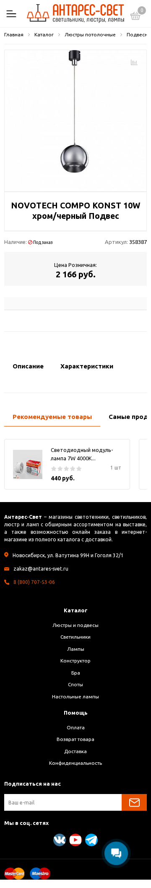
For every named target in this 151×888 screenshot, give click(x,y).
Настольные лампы (75, 696)
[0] (135, 17)
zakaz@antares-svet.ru (40, 568)
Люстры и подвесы (75, 625)
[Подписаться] (134, 802)
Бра (75, 672)
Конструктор (75, 660)
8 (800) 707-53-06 (34, 582)
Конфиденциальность (75, 763)
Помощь (76, 712)
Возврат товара (75, 739)
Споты (75, 684)
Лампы (75, 649)
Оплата (76, 727)
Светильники (75, 636)
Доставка (75, 751)
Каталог (76, 610)
